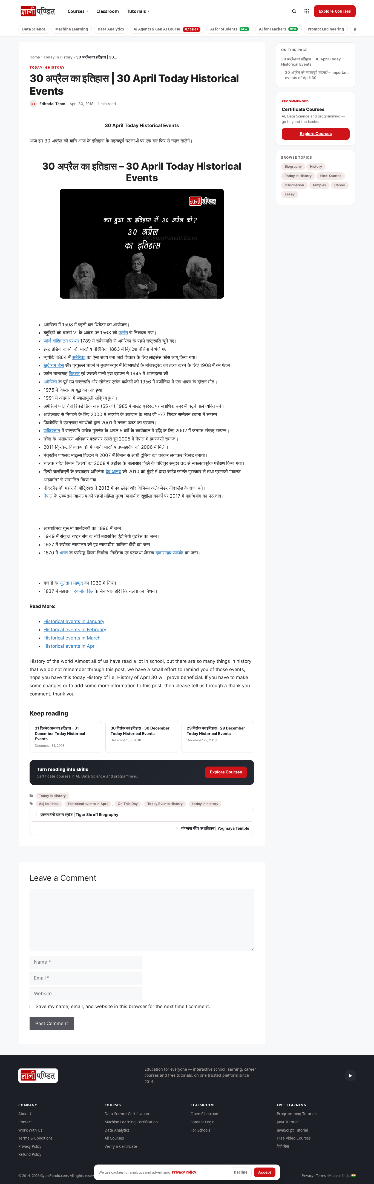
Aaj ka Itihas (49, 804)
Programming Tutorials (297, 1113)
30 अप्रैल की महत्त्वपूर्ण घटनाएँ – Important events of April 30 (317, 75)
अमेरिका (78, 357)
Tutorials (138, 11)
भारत (63, 552)
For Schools (200, 1130)
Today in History (58, 57)
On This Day (128, 804)
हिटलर (74, 373)
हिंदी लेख (283, 1146)
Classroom (107, 11)
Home (35, 57)
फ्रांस (123, 332)
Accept (264, 1172)
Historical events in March (72, 638)
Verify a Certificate (121, 1146)
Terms (321, 1175)
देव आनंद (113, 471)
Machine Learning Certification (131, 1122)
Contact (25, 1122)
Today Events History (165, 804)
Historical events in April (70, 646)
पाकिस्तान (52, 430)
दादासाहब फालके (169, 552)
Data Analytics (111, 29)
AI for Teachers (277, 29)
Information (294, 185)
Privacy (307, 1175)
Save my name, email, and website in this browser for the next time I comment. (123, 1006)
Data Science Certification (127, 1113)
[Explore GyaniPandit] (306, 11)
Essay (290, 194)
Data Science (33, 29)
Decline (241, 1172)
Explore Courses (335, 11)
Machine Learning (71, 29)
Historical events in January (74, 621)
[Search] (294, 11)
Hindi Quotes (330, 176)
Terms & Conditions (35, 1138)
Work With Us (30, 1130)
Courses (78, 11)
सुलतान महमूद (71, 583)
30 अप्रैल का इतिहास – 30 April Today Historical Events (311, 62)
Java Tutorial (287, 1122)
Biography (293, 167)
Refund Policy (29, 1154)
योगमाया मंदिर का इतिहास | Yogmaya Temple (215, 828)
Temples (319, 185)
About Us (26, 1113)
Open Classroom (205, 1113)
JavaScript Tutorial (292, 1130)
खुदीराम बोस (54, 365)
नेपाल (48, 496)
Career (339, 185)
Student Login (202, 1122)
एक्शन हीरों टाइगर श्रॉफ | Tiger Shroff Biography (79, 814)
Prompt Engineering (326, 29)
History (316, 167)
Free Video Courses (293, 1138)
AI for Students (229, 29)
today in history (205, 804)
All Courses (114, 1138)
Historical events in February (75, 629)
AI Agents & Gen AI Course (166, 29)
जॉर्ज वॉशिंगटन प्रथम (61, 341)
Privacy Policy (29, 1146)
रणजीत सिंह (83, 591)
